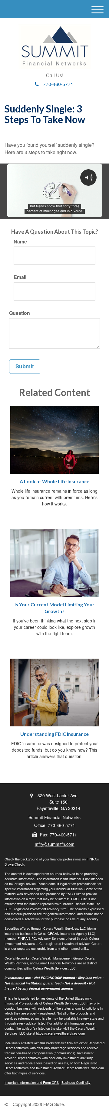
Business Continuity (76, 1082)
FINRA (23, 938)
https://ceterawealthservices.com (60, 1033)
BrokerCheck (14, 864)
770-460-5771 (58, 84)
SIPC (32, 938)
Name (20, 241)
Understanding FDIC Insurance (54, 734)
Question (19, 313)
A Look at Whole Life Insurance (54, 481)
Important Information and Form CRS (32, 1082)
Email (20, 277)
